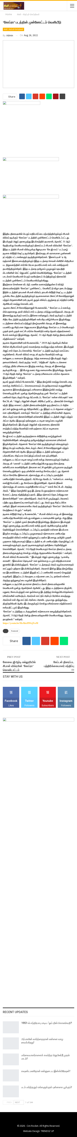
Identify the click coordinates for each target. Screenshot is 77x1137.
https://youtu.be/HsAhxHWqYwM (20, 623)
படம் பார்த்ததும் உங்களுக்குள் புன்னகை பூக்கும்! (46, 1087)
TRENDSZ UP (47, 1131)
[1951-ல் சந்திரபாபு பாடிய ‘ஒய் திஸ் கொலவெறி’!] (11, 1027)
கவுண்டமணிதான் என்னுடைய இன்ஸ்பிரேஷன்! (45, 1071)
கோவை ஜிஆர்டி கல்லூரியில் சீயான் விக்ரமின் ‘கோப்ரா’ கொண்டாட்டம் (19, 666)
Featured (14, 631)
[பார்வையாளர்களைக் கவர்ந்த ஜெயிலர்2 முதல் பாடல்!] (11, 1059)
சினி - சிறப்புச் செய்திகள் (13, 29)
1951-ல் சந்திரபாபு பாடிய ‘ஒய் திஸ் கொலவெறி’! (46, 1023)
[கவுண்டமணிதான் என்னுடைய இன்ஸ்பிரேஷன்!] (11, 1075)
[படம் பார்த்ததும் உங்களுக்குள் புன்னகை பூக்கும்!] (11, 1092)
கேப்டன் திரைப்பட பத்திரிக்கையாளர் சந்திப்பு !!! (59, 666)
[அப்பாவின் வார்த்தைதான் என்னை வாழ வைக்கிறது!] (11, 1043)
